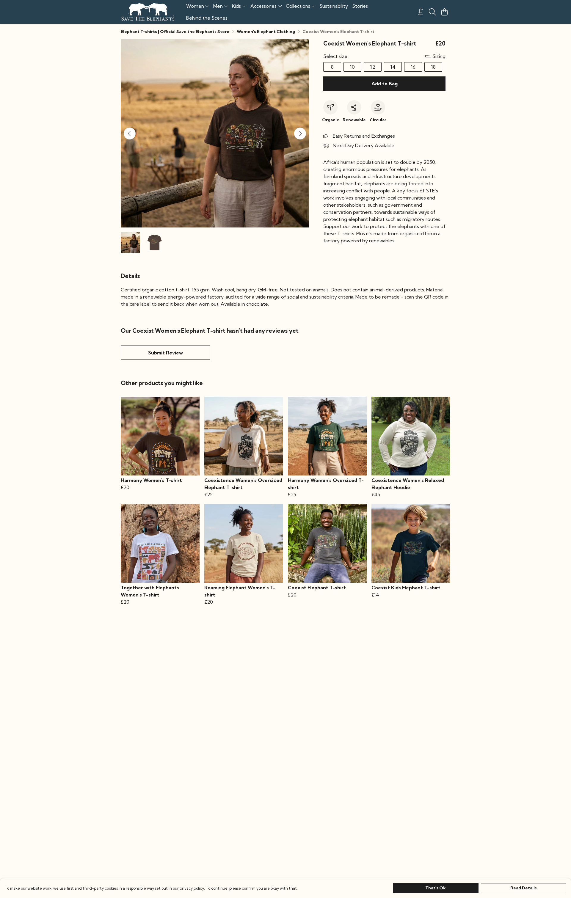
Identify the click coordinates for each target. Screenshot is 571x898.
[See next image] (300, 133)
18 (433, 67)
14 (393, 67)
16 (413, 67)
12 (372, 67)
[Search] (432, 12)
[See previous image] (130, 133)
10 (352, 67)
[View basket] (444, 12)
